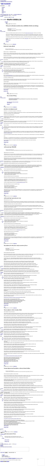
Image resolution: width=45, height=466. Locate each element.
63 (7, 15)
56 (2, 15)
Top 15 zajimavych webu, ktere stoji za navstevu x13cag (12, 355)
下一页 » (1, 443)
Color (2, 446)
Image (3, 446)
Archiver (3, 458)
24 (2, 69)
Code (9, 446)
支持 (6, 89)
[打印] (5, 17)
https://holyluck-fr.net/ (9, 75)
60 (5, 15)
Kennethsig (2, 210)
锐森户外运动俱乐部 (3, 14)
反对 (7, 89)
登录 (5, 1)
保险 (3, 12)
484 (3, 268)
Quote (7, 446)
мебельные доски (19, 229)
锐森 (3, 7)
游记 (9, 14)
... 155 (9, 15)
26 (2, 170)
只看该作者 (14, 44)
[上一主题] (8, 17)
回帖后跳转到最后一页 (12, 452)
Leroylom (1, 59)
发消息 (3, 438)
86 (2, 436)
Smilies (11, 446)
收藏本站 (4, 0)
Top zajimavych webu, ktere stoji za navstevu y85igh (11, 418)
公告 (3, 8)
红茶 (3, 19)
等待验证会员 (2, 434)
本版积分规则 (2, 452)
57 (3, 15)
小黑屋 (8, 458)
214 (2, 268)
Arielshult (1, 266)
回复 (4, 89)
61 (6, 15)
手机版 (6, 458)
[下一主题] (12, 17)
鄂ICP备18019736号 (19, 458)
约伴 (3, 9)
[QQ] (1, 458)
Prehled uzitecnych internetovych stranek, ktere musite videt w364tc (13, 297)
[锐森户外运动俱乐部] (5, 3)
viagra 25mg (26, 38)
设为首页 (1, 0)
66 (2, 126)
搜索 (9, 5)
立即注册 (7, 1)
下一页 (15, 15)
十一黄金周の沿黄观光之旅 (17, 14)
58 (4, 15)
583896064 (6, 455)
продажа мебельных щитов (21, 182)
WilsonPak (1, 116)
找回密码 (10, 1)
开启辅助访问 (2, 1)
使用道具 (7, 41)
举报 (7, 91)
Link (5, 446)
